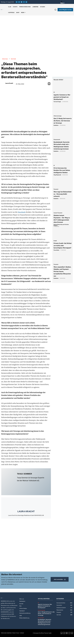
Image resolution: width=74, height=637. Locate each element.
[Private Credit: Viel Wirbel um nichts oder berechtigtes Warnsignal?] (62, 234)
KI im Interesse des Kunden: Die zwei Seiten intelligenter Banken (62, 170)
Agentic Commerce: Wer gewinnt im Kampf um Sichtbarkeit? (62, 97)
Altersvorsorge (57, 116)
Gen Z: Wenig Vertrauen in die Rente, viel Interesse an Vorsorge (62, 121)
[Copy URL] (32, 125)
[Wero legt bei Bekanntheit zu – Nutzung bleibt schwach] (62, 182)
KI (54, 92)
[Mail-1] (26, 2)
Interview (5, 58)
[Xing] (19, 2)
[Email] (15, 125)
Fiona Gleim (56, 250)
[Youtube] (21, 2)
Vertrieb (13, 58)
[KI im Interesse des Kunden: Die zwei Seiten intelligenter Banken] (62, 159)
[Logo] (2, 9)
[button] (55, 9)
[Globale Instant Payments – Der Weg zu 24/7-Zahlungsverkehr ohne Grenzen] (62, 206)
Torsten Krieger (57, 101)
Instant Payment (58, 212)
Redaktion (56, 125)
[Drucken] (28, 125)
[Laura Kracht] (3, 83)
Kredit (55, 240)
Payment (56, 189)
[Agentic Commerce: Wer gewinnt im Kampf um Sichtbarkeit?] (62, 86)
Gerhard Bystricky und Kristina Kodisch (61, 225)
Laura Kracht (9, 83)
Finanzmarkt (57, 139)
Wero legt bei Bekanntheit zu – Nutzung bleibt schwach (62, 194)
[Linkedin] (17, 2)
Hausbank (21, 212)
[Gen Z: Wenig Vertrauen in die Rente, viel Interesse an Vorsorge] (62, 109)
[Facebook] (24, 2)
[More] (36, 125)
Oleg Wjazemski (57, 174)
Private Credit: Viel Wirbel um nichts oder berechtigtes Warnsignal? (62, 245)
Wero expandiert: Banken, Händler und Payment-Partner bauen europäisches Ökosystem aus (62, 271)
